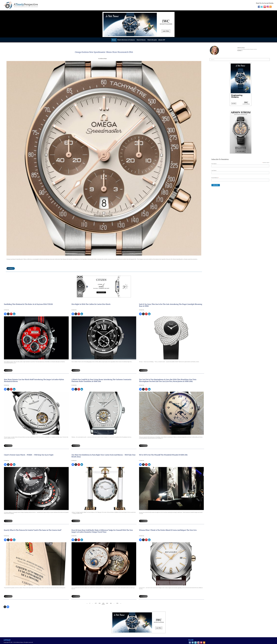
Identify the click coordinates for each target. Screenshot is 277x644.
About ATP (161, 40)
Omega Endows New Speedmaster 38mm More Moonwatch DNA (104, 52)
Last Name (213, 170)
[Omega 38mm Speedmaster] (103, 158)
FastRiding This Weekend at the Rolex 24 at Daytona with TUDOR (28, 304)
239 (103, 603)
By (6, 309)
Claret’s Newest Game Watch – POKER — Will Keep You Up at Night (28, 455)
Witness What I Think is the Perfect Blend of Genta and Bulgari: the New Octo (168, 530)
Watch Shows (141, 40)
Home (114, 40)
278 (117, 603)
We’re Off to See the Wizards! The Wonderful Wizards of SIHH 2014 (163, 455)
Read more (7, 370)
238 (99, 603)
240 (107, 603)
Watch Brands (152, 40)
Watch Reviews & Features (126, 40)
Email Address (215, 177)
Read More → (11, 268)
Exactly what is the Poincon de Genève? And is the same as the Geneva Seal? (32, 530)
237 (96, 603)
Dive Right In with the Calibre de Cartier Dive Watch (91, 304)
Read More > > (240, 50)
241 (111, 603)
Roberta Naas (103, 58)
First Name (213, 163)
